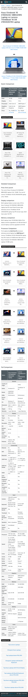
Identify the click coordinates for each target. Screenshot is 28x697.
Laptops (8, 5)
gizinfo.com (12, 693)
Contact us (24, 695)
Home (2, 5)
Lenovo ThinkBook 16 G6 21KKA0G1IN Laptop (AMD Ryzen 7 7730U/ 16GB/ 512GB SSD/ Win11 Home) (14, 77)
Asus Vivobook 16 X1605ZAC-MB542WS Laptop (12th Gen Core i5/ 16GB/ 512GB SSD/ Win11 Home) (14, 47)
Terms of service (15, 695)
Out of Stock (22, 112)
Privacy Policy (6, 695)
